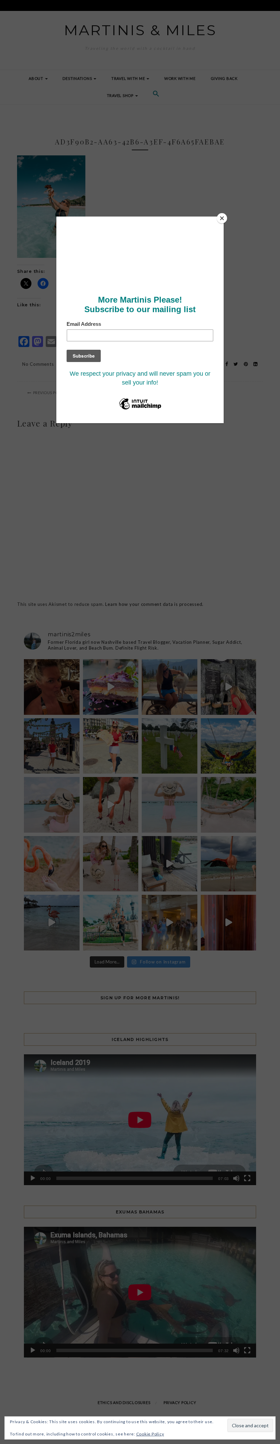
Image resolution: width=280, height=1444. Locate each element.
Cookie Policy (150, 1433)
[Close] (222, 218)
